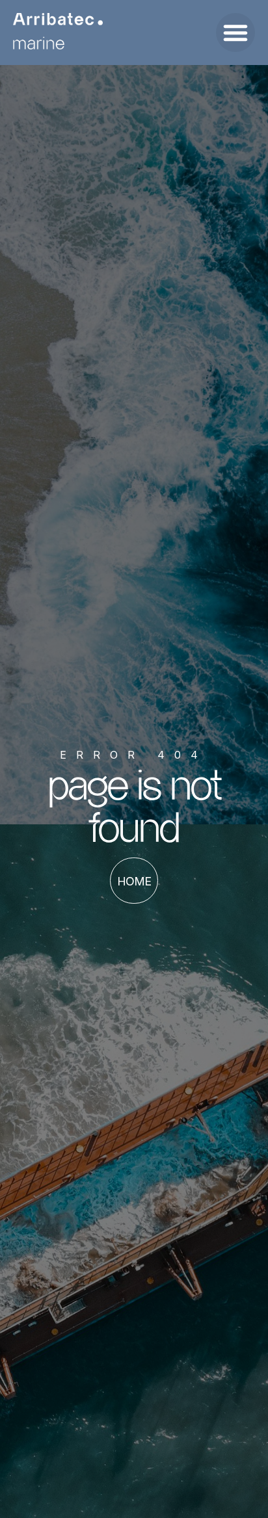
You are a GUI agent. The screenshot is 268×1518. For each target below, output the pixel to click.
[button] (235, 32)
